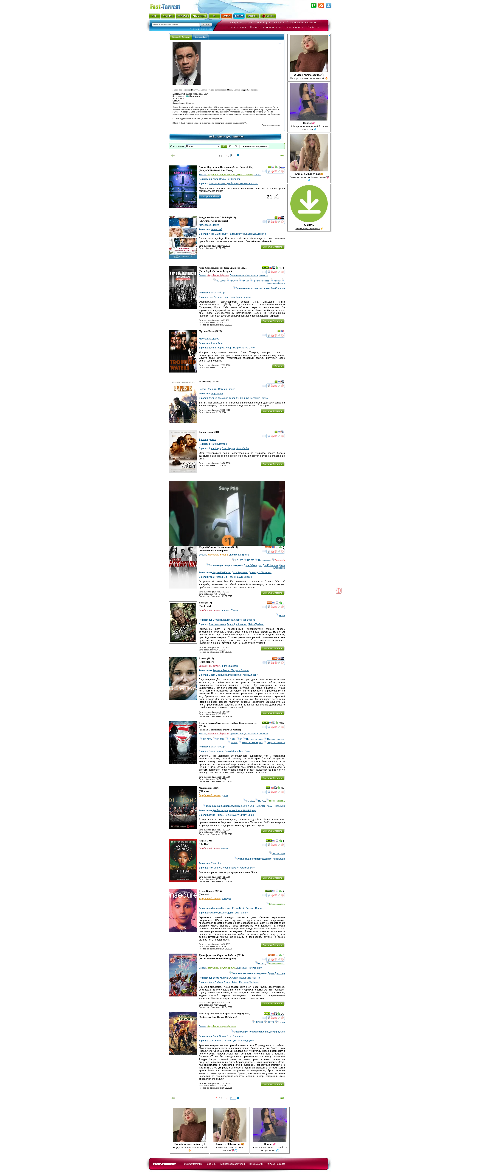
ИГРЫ (254, 16)
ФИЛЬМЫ (168, 16)
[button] (224, 146)
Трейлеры (313, 27)
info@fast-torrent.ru (192, 1164)
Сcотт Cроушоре (218, 675)
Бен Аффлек (215, 297)
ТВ (214, 16)
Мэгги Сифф (247, 815)
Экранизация (278, 853)
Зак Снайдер (233, 179)
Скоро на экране (241, 22)
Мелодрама (205, 225)
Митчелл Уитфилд (249, 982)
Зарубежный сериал (218, 554)
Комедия (226, 898)
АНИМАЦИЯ (199, 16)
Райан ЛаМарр (219, 444)
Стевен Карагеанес (244, 620)
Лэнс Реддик (228, 448)
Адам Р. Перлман (276, 806)
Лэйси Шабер (231, 982)
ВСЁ (154, 16)
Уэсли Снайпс (247, 867)
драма (215, 225)
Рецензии (279, 22)
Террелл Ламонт (221, 670)
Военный (212, 389)
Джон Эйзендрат (253, 565)
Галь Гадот (229, 297)
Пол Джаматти (232, 815)
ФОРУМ (239, 16)
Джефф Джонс (277, 1031)
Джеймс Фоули (220, 810)
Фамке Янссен (244, 577)
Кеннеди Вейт (250, 675)
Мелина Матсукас (221, 908)
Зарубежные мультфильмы (221, 174)
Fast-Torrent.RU (169, 6)
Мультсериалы (245, 174)
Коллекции (263, 22)
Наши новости (294, 27)
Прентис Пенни (254, 908)
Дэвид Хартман (221, 978)
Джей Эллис (241, 912)
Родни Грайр (235, 675)
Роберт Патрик (233, 347)
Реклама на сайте (275, 1164)
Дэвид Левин (247, 806)
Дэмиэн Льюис (216, 815)
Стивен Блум (229, 1040)
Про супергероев (261, 281)
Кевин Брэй (238, 908)
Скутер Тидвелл (238, 978)
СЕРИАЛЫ (183, 16)
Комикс (277, 281)
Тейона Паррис (230, 867)
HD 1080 (234, 281)
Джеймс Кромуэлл (218, 398)
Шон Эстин (215, 1040)
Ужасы (257, 174)
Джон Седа (215, 448)
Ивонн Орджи (226, 912)
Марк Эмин (217, 393)
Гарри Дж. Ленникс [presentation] (181, 37)
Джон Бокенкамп (279, 566)
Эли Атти (261, 806)
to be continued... (277, 801)
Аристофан (279, 859)
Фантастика (251, 275)
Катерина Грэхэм (259, 398)
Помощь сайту (255, 1164)
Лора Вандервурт (218, 234)
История (222, 389)
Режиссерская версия (252, 742)
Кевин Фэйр (217, 229)
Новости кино (237, 27)
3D (241, 739)
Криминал (235, 554)
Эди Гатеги (230, 577)
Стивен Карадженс (223, 620)
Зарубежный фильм (218, 275)
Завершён (280, 560)
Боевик (202, 174)
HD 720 (245, 281)
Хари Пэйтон (216, 982)
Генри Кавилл (243, 297)
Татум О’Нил (248, 347)
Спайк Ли (216, 863)
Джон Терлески (240, 572)
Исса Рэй (213, 912)
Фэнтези (263, 275)
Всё (212, 136)
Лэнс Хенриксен (217, 624)
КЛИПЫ (270, 16)
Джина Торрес (216, 347)
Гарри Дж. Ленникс (256, 234)
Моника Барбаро (249, 183)
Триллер (203, 439)
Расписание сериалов (303, 22)
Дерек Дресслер (276, 973)
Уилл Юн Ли (242, 448)
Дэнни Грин (217, 343)
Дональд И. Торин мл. (260, 572)
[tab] (181, 37)
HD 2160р (221, 281)
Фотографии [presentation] (201, 37)
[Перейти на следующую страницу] (282, 155)
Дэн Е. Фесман (270, 565)
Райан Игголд (215, 577)
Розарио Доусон (245, 1040)
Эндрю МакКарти (221, 572)
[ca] (279, 218)
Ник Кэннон (215, 867)
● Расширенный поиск (201, 29)
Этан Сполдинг (235, 1036)
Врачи (282, 615)
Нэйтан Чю (254, 978)
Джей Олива (219, 179)
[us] (272, 167)
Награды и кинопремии (265, 27)
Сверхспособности (276, 282)
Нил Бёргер (249, 810)
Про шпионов (264, 560)
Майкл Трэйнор (256, 624)
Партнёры (211, 1164)
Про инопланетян (275, 739)
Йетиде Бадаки (217, 183)
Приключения (237, 275)
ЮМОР (226, 16)
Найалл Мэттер (237, 234)
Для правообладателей (232, 1164)
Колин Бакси (235, 810)
